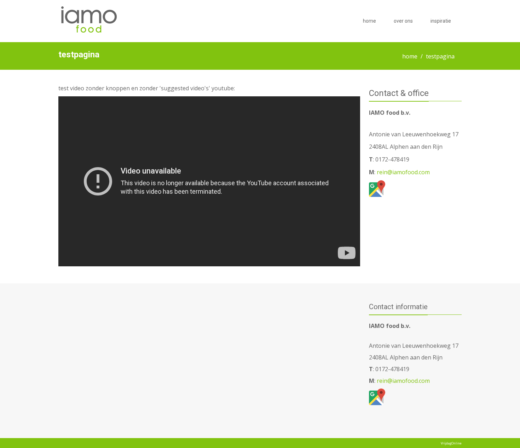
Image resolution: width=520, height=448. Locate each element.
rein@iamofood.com (402, 172)
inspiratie (441, 21)
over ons (403, 21)
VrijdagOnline (451, 443)
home (369, 21)
